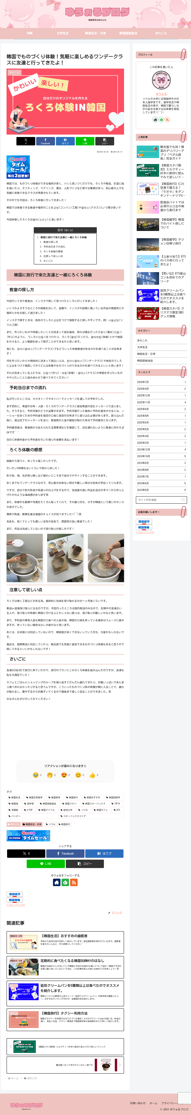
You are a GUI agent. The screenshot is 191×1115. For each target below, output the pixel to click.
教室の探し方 (50, 242)
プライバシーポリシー (174, 1103)
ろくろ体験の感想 (53, 251)
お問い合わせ (138, 1103)
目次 (60, 230)
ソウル (52, 824)
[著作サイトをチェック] (56, 882)
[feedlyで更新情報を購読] (65, 882)
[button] (104, 141)
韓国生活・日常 (33, 824)
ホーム (153, 1103)
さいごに (48, 261)
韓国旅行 (65, 824)
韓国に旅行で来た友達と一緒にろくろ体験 (64, 237)
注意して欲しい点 (53, 256)
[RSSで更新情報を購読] (74, 882)
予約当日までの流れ (54, 246)
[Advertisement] (65, 730)
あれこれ (15, 824)
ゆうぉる (161, 93)
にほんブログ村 (16, 905)
